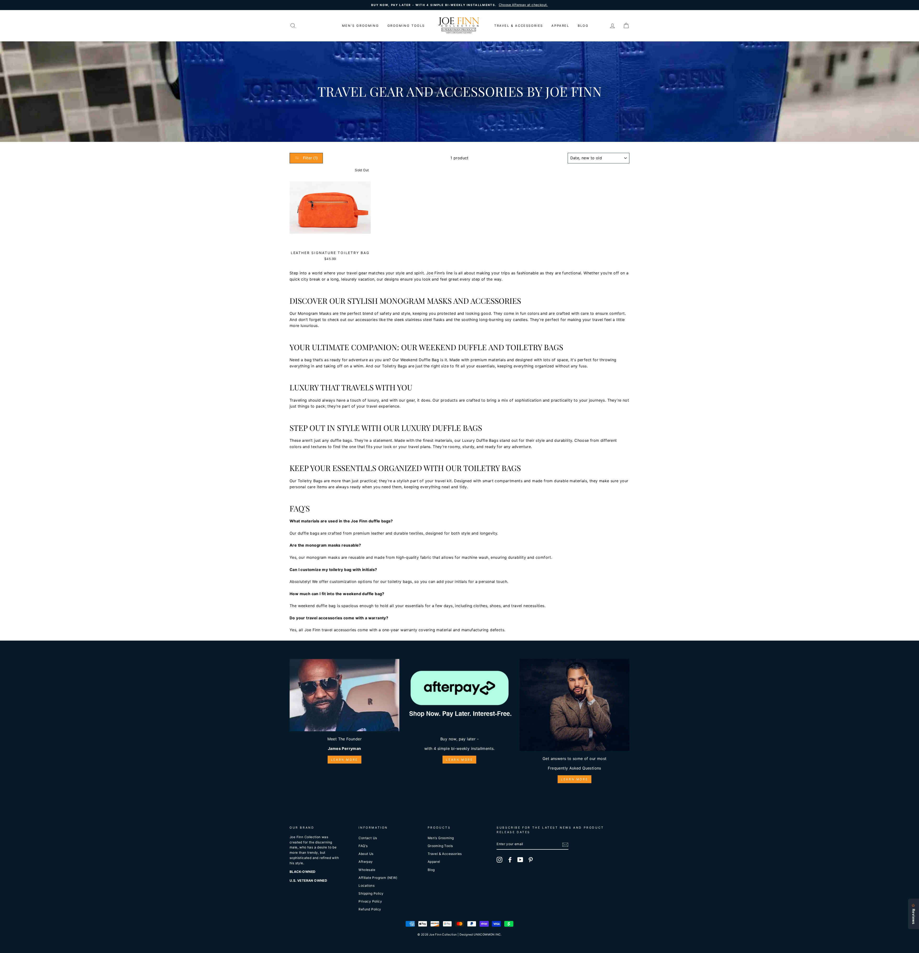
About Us (366, 854)
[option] (459, 5)
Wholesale (367, 870)
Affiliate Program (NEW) (378, 878)
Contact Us (368, 838)
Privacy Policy (370, 901)
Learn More (344, 759)
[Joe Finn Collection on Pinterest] (530, 860)
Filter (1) (310, 157)
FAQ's (363, 846)
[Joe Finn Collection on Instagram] (499, 860)
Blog (583, 26)
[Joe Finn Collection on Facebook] (510, 860)
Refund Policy (370, 909)
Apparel (560, 26)
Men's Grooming (360, 26)
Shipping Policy (371, 893)
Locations (367, 885)
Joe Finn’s (435, 273)
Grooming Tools (406, 26)
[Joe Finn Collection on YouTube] (520, 860)
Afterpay (366, 862)
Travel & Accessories (518, 26)
